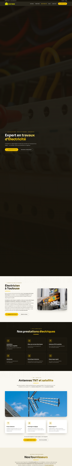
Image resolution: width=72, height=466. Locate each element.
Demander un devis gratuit (26, 149)
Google (66, 0)
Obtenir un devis (24, 314)
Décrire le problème (43, 439)
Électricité (44, 3)
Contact (54, 3)
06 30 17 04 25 (7, 0)
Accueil (32, 3)
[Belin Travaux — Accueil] (10, 3)
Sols (49, 3)
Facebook (63, 0)
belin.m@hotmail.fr (13, 0)
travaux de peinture (49, 465)
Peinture (37, 3)
